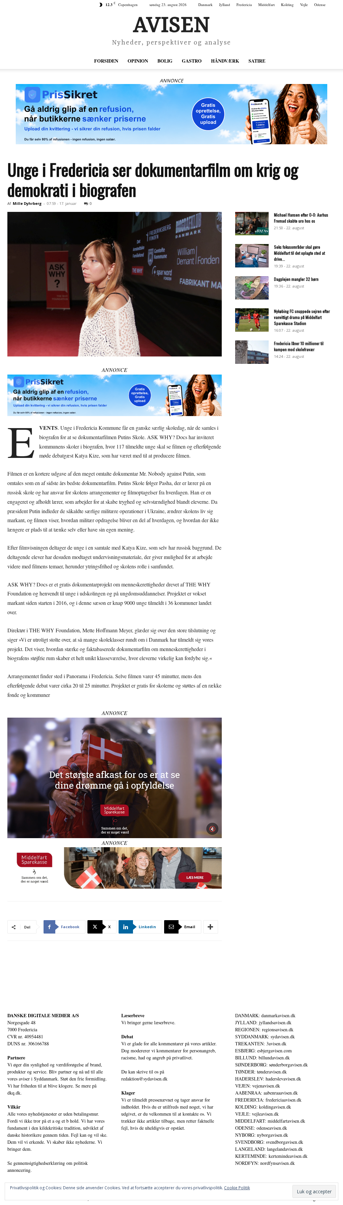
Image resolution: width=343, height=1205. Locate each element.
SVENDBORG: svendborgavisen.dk (269, 1142)
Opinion (138, 60)
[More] (210, 927)
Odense (320, 4)
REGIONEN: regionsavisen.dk (264, 1029)
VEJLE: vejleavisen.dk (257, 1114)
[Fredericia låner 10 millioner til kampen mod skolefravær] (252, 352)
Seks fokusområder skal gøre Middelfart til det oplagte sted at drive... (299, 253)
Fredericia (244, 4)
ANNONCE (171, 80)
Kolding (287, 4)
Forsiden (106, 60)
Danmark (205, 4)
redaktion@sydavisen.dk (144, 1078)
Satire (257, 60)
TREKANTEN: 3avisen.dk (260, 1043)
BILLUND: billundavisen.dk (262, 1057)
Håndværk (225, 60)
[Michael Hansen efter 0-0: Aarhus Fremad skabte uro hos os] (252, 223)
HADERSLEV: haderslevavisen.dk (268, 1078)
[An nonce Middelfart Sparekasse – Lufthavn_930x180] (114, 868)
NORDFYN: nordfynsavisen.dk (265, 1163)
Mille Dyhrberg (27, 203)
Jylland (224, 4)
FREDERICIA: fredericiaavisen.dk (268, 1100)
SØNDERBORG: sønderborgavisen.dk (271, 1064)
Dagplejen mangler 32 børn (296, 279)
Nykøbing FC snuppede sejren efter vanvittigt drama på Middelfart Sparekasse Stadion (302, 317)
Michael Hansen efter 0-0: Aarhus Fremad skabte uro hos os (301, 218)
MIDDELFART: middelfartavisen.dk (270, 1121)
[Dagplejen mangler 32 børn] (252, 288)
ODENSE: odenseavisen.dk (261, 1128)
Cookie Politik (237, 1188)
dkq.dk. (14, 1093)
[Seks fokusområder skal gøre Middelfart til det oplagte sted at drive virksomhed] (252, 255)
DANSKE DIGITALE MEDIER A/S (43, 1015)
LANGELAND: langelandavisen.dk (269, 1149)
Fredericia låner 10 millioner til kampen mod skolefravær (299, 346)
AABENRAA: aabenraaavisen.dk (266, 1093)
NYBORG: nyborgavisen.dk (261, 1135)
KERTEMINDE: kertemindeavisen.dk (271, 1156)
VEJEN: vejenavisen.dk (257, 1085)
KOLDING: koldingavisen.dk (263, 1107)
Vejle (304, 4)
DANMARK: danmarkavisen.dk (265, 1015)
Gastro (192, 60)
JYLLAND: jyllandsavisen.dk (263, 1022)
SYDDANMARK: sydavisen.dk (265, 1036)
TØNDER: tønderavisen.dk (261, 1071)
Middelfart (266, 4)
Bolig (165, 60)
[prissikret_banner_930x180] (171, 114)
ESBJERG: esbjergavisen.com (263, 1050)
